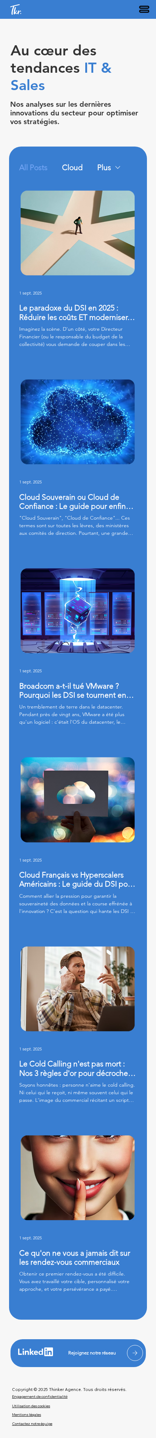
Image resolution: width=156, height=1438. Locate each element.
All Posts (33, 167)
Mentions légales (26, 1414)
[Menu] (145, 9)
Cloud (72, 167)
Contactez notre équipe (32, 1423)
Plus (104, 167)
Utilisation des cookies (31, 1406)
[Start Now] (135, 1353)
